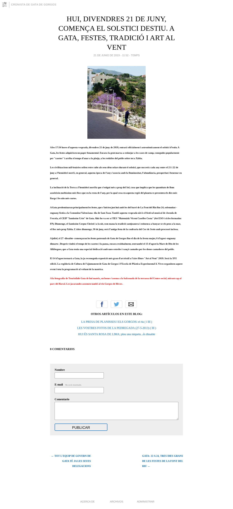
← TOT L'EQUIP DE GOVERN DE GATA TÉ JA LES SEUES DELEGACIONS (71, 461)
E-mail (68, 384)
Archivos (116, 501)
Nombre (60, 369)
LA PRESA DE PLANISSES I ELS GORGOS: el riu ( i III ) (116, 321)
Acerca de (87, 501)
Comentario (62, 399)
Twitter (116, 304)
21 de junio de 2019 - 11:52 (111, 55)
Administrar (145, 501)
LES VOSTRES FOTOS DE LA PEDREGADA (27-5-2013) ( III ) (116, 328)
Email (131, 304)
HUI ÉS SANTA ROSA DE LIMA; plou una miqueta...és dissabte (116, 334)
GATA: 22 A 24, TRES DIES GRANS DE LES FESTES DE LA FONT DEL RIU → (162, 461)
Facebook (102, 304)
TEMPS (135, 55)
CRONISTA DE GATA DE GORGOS (33, 4)
